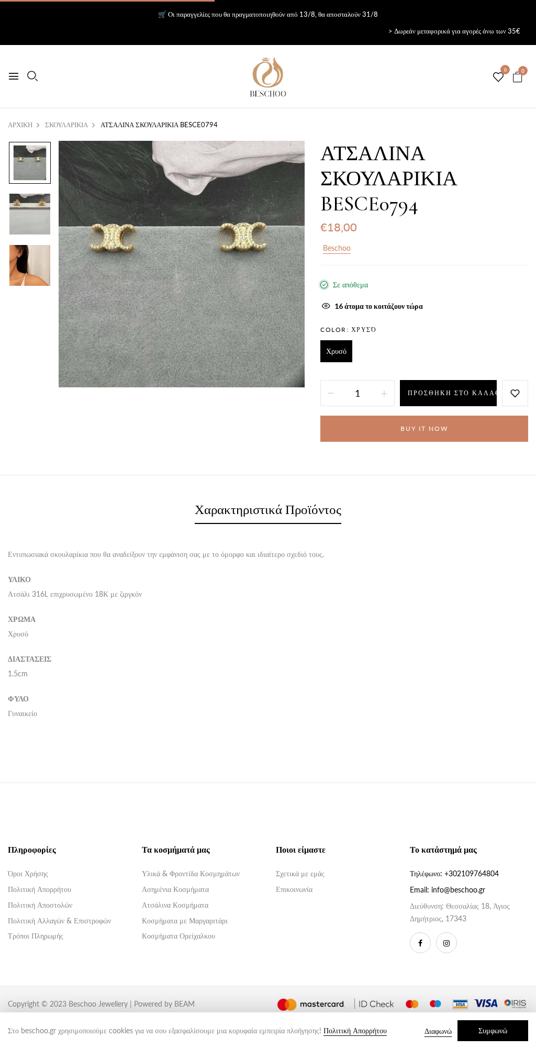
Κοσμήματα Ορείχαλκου (178, 935)
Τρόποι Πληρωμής (35, 935)
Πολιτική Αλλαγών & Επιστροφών (59, 920)
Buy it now (424, 428)
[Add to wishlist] (515, 393)
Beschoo (337, 247)
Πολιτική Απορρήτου (39, 889)
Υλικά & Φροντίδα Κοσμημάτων (191, 873)
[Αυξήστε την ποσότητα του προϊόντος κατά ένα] (384, 393)
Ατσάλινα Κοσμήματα (175, 904)
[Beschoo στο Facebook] (420, 942)
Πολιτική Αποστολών (40, 904)
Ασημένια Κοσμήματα (175, 889)
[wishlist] (498, 77)
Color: (348, 329)
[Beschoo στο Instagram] (446, 942)
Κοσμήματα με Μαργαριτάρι (185, 920)
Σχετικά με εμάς (300, 873)
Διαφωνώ (438, 1030)
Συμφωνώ (492, 1030)
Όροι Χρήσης (28, 873)
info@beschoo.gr (458, 889)
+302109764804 (471, 873)
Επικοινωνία (294, 889)
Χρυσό (336, 351)
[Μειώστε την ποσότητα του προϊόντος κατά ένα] (331, 393)
